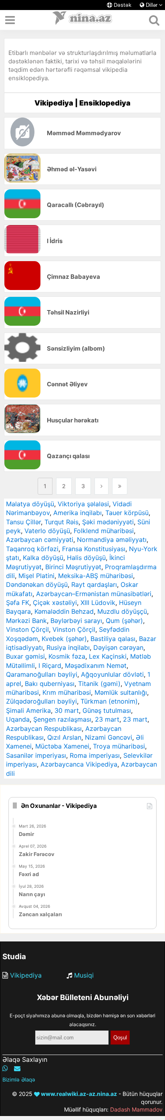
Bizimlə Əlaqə (18, 1079)
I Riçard (49, 665)
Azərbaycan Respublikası (44, 728)
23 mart (107, 719)
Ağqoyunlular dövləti (112, 674)
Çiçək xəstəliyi (55, 603)
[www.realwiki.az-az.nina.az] (82, 20)
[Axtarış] (154, 20)
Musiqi (84, 975)
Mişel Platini (36, 576)
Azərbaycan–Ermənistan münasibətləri (93, 594)
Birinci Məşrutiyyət (73, 567)
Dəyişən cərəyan (118, 647)
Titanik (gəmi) (99, 684)
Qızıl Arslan (64, 737)
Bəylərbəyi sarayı (76, 621)
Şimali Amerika (28, 710)
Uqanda (18, 719)
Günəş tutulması (106, 710)
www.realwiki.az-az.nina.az (78, 1093)
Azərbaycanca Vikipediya (78, 764)
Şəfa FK (17, 603)
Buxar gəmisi (25, 656)
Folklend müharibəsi (104, 531)
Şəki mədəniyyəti (108, 522)
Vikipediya (26, 975)
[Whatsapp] (5, 1068)
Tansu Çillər (23, 522)
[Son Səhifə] (119, 486)
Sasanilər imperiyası (36, 755)
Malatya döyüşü (30, 504)
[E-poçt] (17, 1068)
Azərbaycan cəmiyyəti (39, 540)
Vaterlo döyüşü (47, 531)
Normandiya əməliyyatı (112, 540)
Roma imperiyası (95, 755)
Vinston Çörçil (27, 629)
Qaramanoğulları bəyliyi (41, 674)
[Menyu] (10, 20)
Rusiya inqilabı (68, 647)
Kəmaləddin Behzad (64, 611)
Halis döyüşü (86, 558)
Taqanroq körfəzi (32, 549)
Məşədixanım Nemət (96, 665)
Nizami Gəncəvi (108, 737)
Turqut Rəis (61, 522)
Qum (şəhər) (124, 621)
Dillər (151, 5)
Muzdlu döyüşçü (122, 611)
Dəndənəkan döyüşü (37, 584)
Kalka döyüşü (43, 558)
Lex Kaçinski (108, 656)
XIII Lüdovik (97, 603)
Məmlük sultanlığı (121, 692)
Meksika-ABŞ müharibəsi (95, 576)
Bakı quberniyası (49, 684)
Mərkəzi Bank (26, 621)
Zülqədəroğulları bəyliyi (41, 701)
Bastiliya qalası (113, 639)
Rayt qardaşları (94, 584)
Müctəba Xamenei (62, 746)
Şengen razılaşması (62, 719)
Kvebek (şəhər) (64, 639)
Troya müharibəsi (119, 746)
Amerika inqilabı (77, 513)
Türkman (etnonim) (109, 701)
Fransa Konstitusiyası (93, 549)
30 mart (66, 710)
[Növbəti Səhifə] (102, 486)
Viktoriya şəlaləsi (83, 504)
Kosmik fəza (66, 656)
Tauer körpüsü (127, 513)
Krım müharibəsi (66, 692)
